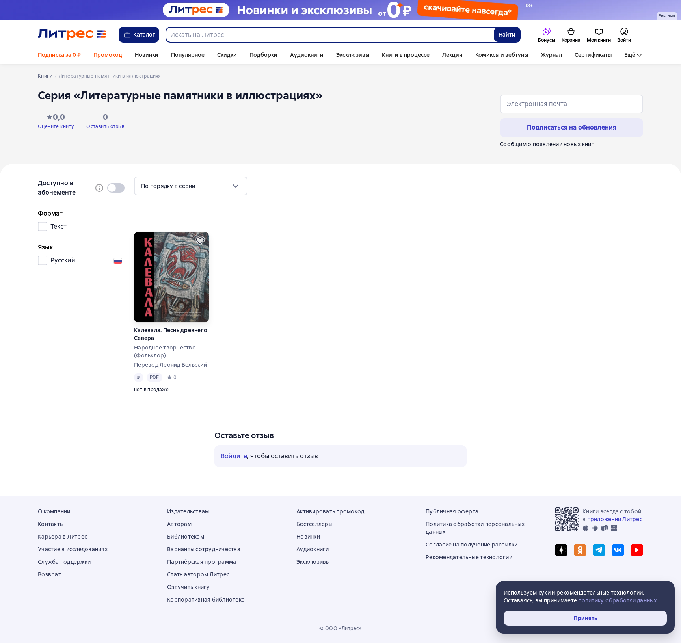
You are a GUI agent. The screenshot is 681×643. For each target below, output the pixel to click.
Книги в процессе (406, 54)
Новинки (146, 54)
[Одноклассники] (580, 550)
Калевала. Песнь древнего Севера (170, 334)
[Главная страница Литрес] (72, 34)
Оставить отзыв (105, 126)
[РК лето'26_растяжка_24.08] (340, 10)
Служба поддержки (64, 561)
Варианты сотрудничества (203, 549)
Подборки (263, 54)
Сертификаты (593, 54)
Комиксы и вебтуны (501, 54)
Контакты (51, 524)
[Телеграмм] (599, 550)
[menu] (190, 186)
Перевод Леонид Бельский (170, 364)
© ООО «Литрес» (340, 628)
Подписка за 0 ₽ (59, 54)
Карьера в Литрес (62, 536)
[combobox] (329, 35)
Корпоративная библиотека (206, 599)
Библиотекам (185, 536)
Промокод (107, 54)
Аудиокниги (307, 54)
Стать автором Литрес (198, 574)
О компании (54, 511)
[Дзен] (561, 550)
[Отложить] (200, 240)
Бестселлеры (314, 524)
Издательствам (188, 511)
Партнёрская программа (201, 561)
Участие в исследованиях (73, 549)
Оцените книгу (56, 126)
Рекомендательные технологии (469, 557)
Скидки (227, 54)
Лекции (452, 54)
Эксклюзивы (352, 54)
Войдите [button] (234, 456)
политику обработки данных (617, 600)
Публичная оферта (452, 511)
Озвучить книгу (188, 587)
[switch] (116, 188)
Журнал (551, 54)
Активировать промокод (330, 511)
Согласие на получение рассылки (472, 544)
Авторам (179, 524)
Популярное (188, 54)
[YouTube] (637, 550)
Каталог (144, 34)
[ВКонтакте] (618, 550)
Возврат (49, 574)
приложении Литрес (614, 519)
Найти (507, 34)
